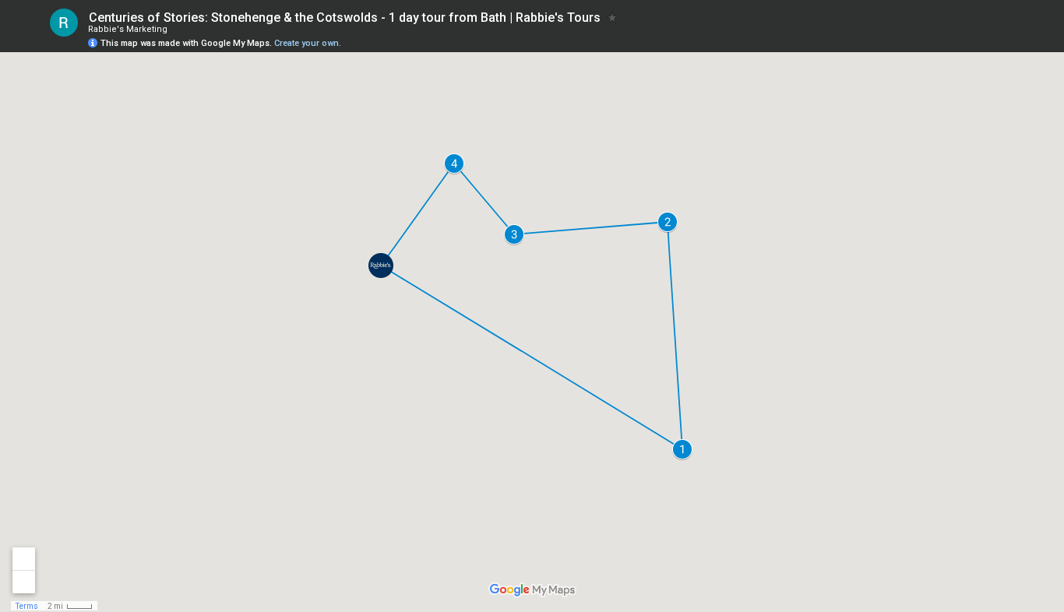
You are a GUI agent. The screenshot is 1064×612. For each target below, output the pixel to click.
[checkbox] (613, 17)
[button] (380, 265)
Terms (27, 606)
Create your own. (307, 43)
